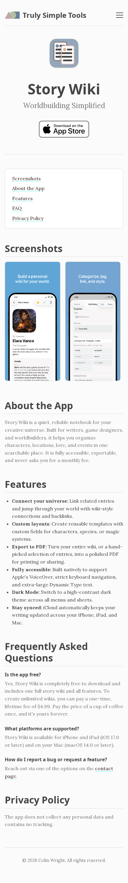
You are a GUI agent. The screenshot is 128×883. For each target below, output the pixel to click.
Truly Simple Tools (54, 15)
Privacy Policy (27, 218)
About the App (28, 188)
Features (22, 198)
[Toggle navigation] (119, 15)
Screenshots (26, 178)
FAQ (17, 208)
